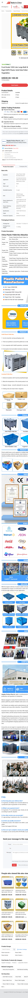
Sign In (3, 159)
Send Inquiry (14, 85)
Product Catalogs (22, 949)
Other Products (18, 955)
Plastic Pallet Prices (7, 980)
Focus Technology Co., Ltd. (18, 992)
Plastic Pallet (18, 952)
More (2, 986)
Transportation (9, 11)
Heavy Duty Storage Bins (8, 969)
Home (2, 11)
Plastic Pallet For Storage (8, 984)
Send (14, 865)
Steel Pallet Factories (7, 976)
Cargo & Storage (16, 11)
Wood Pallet (18, 976)
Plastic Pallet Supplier (20, 980)
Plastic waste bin (5, 952)
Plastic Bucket (4, 955)
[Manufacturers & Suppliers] (14, 2)
